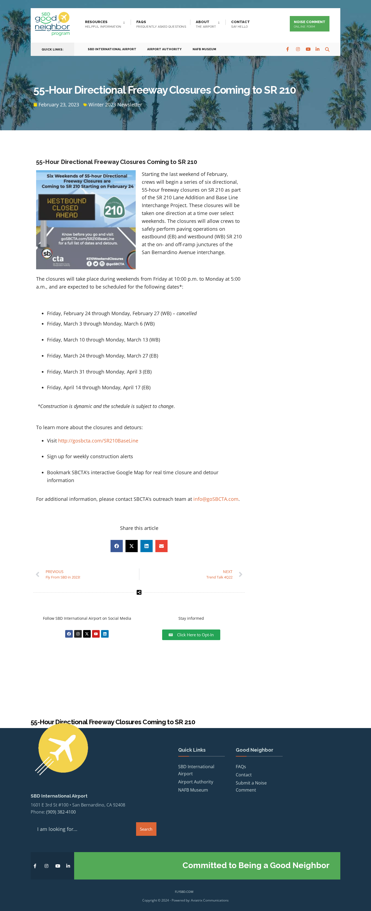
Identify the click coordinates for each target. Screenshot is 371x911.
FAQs (161, 24)
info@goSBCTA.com (215, 499)
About (206, 24)
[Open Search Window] (327, 49)
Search (146, 829)
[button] (117, 546)
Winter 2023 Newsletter (115, 104)
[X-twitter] (87, 634)
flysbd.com (184, 892)
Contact (240, 24)
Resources (103, 24)
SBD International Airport (112, 49)
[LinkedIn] (317, 49)
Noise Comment (309, 24)
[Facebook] (288, 49)
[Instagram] (298, 49)
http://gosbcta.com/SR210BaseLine (98, 440)
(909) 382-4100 (61, 812)
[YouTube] (308, 49)
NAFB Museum (204, 49)
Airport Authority (164, 49)
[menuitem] (108, 23)
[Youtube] (96, 634)
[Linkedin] (105, 634)
